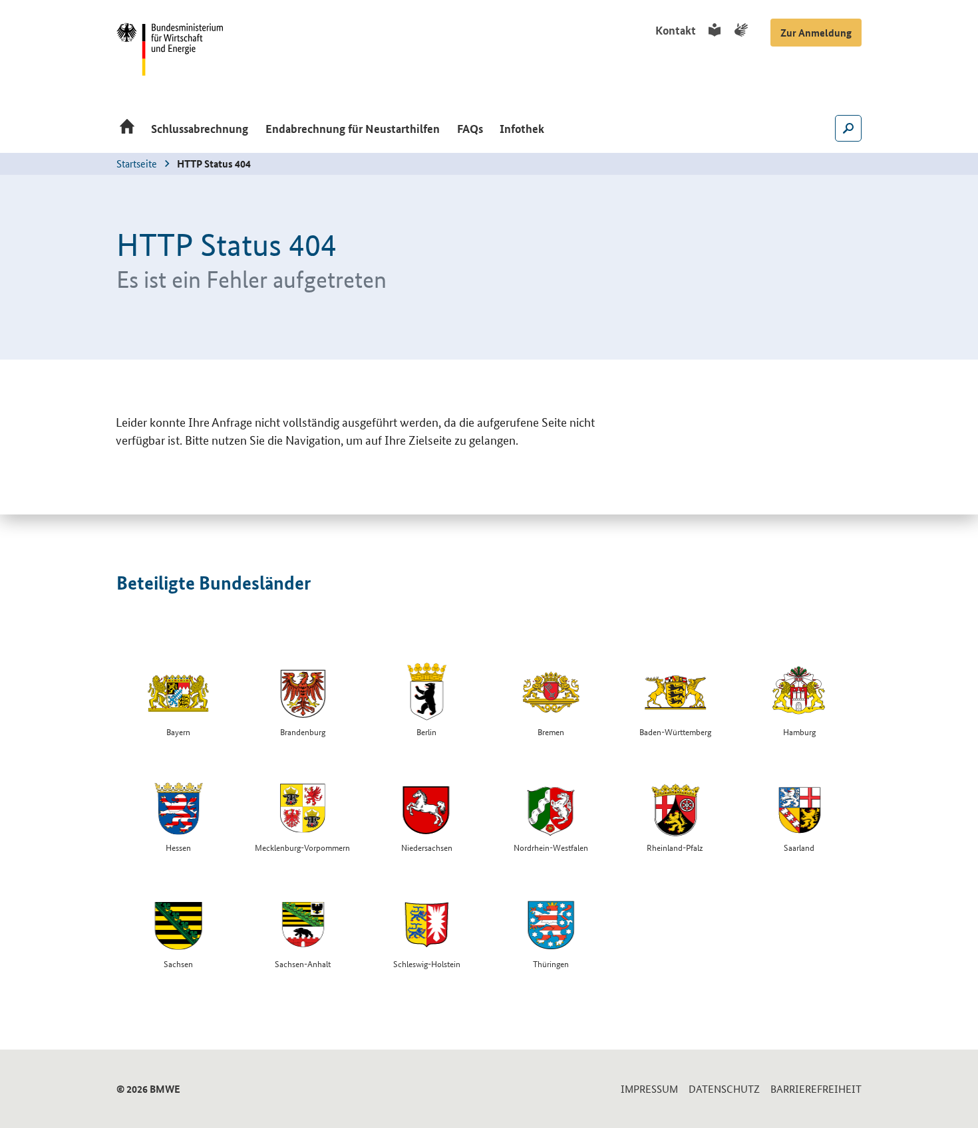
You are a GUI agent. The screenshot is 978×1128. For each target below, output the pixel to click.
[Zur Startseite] (127, 129)
